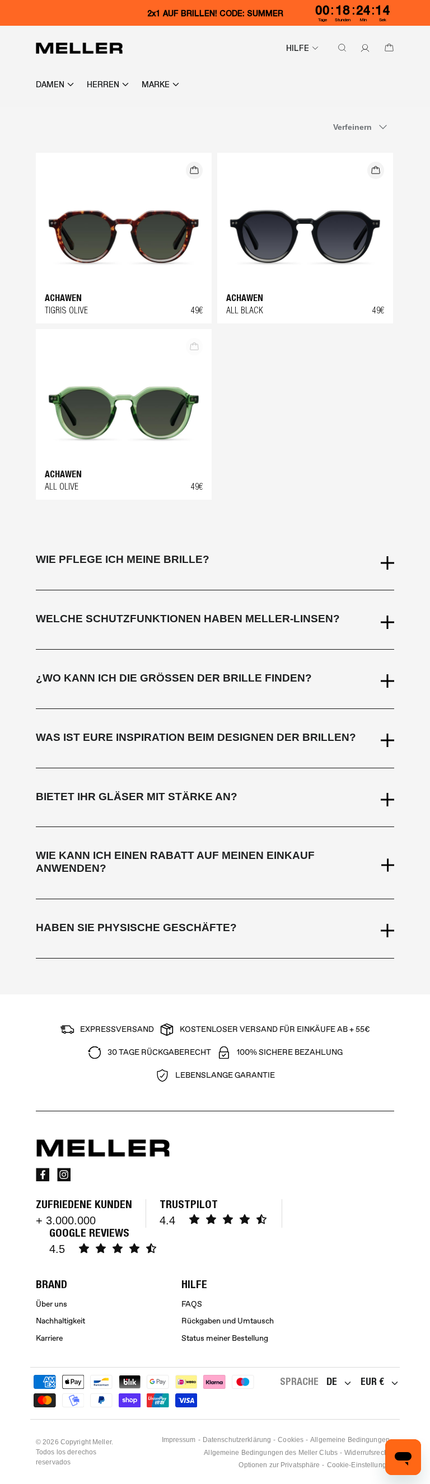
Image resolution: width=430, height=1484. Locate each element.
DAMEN (50, 84)
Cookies (290, 1440)
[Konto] (363, 48)
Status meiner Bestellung (224, 1338)
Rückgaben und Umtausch (227, 1321)
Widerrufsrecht (367, 1453)
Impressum (179, 1440)
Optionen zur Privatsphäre (279, 1465)
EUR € (372, 1381)
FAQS (191, 1304)
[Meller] (79, 48)
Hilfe (297, 48)
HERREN (103, 84)
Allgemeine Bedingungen (350, 1440)
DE (331, 1381)
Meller (101, 1442)
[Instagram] (64, 1174)
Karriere (49, 1338)
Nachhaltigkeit (60, 1321)
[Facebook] (42, 1174)
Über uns (51, 1304)
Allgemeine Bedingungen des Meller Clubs (271, 1453)
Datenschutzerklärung (237, 1440)
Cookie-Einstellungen (360, 1465)
